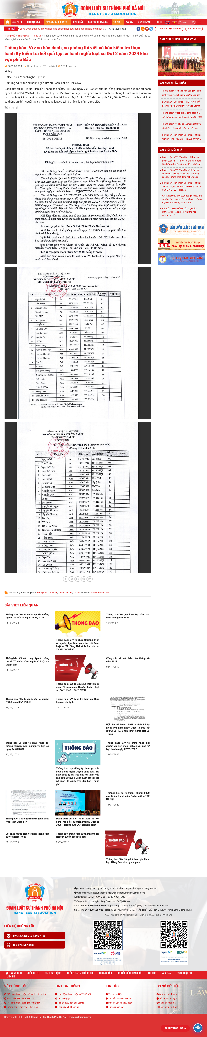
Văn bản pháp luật (167, 1003)
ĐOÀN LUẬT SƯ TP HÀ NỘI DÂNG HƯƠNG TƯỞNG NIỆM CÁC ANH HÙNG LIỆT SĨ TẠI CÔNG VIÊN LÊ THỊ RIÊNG (181, 139)
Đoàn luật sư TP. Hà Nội (41, 66)
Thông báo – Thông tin (56, 22)
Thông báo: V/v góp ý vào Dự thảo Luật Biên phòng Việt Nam (128, 616)
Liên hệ (159, 22)
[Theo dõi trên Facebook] (138, 29)
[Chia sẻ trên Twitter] (71, 579)
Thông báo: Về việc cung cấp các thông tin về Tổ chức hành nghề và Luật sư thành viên (27, 661)
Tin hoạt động (33, 22)
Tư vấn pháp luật (116, 1007)
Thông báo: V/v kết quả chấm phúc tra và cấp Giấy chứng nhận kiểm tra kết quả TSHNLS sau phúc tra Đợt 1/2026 (181, 128)
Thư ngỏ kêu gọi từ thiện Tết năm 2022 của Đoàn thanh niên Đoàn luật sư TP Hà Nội (128, 796)
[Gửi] (192, 22)
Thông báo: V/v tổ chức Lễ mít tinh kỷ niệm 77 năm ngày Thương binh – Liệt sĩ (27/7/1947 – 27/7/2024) (77, 687)
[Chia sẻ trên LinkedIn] (89, 579)
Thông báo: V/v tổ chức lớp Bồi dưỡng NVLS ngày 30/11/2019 (27, 701)
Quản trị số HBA (174, 1028)
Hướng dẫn (78, 22)
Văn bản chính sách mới (119, 998)
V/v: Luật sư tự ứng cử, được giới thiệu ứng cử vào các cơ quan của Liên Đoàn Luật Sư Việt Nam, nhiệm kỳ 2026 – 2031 (182, 199)
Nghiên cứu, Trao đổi (98, 22)
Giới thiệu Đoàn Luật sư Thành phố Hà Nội (26, 994)
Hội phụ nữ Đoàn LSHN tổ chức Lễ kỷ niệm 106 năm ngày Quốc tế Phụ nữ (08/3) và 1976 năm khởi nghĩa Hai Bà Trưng (128, 729)
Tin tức (117, 22)
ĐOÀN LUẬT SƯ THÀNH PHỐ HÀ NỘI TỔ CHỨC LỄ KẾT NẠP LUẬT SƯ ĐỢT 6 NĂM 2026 (181, 106)
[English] (167, 22)
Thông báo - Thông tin (30, 35)
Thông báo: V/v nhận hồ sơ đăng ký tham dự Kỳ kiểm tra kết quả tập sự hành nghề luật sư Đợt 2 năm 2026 (181, 95)
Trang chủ (7, 22)
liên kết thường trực (99, 592)
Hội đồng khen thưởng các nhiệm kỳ (23, 1003)
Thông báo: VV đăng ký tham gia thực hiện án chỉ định (77, 701)
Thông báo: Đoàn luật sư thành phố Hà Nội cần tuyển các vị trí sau (77, 835)
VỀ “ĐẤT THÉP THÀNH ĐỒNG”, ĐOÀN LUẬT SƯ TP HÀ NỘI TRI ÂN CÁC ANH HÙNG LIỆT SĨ (179, 212)
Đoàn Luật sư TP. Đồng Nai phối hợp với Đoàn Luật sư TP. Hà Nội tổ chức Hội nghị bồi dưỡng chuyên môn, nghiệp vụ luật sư (181, 160)
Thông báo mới (65, 592)
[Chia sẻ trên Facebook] (65, 579)
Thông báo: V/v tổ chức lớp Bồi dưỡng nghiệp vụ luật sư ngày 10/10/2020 (27, 616)
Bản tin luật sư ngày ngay (120, 1003)
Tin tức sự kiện (115, 994)
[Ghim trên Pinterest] (84, 579)
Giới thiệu (17, 22)
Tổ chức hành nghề (168, 998)
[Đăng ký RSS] (143, 29)
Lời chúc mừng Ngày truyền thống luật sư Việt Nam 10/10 (27, 835)
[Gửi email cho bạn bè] (77, 579)
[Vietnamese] (174, 22)
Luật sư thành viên (168, 994)
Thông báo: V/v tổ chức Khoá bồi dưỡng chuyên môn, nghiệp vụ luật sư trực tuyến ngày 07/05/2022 (128, 746)
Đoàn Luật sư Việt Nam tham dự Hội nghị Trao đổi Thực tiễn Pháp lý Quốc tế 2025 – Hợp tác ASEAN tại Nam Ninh (77, 821)
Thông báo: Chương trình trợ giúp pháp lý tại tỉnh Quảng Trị (27, 820)
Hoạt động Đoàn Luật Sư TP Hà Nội (74, 994)
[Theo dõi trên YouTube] (147, 29)
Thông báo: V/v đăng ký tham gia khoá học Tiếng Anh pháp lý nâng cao (128, 861)
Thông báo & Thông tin (68, 1007)
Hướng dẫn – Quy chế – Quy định (22, 1007)
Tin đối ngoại (63, 998)
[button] (199, 22)
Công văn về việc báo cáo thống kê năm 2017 (128, 660)
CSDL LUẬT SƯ (144, 22)
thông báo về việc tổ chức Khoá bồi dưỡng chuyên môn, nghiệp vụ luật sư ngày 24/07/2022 (27, 746)
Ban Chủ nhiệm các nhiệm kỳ (20, 998)
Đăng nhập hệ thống (168, 1007)
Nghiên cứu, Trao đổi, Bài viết (71, 1003)
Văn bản (129, 22)
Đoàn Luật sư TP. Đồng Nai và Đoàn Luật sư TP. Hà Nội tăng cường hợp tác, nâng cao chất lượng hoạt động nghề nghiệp (181, 173)
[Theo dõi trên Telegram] (151, 29)
